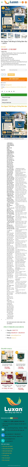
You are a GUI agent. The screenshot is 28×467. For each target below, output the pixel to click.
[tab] (14, 94)
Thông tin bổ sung (6, 97)
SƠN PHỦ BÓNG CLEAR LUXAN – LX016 (7, 386)
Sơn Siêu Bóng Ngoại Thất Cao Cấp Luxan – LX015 (21, 365)
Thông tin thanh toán (6, 102)
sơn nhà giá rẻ (12, 87)
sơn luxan (7, 87)
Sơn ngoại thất (9, 39)
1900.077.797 (19, 436)
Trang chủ (3, 39)
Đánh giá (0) (4, 100)
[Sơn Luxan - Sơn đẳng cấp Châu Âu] (11, 2)
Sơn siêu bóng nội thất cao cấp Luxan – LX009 (7, 365)
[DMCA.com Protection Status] (14, 418)
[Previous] (2, 19)
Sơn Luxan (3, 46)
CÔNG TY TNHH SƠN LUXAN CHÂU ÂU (14, 327)
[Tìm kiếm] (20, 2)
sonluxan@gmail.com (10, 438)
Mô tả (3, 94)
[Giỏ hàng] (26, 2)
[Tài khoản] (23, 2)
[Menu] (2, 2)
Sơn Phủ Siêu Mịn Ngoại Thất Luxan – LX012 (21, 386)
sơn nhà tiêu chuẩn (19, 87)
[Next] (23, 19)
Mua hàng (11, 74)
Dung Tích (3, 69)
